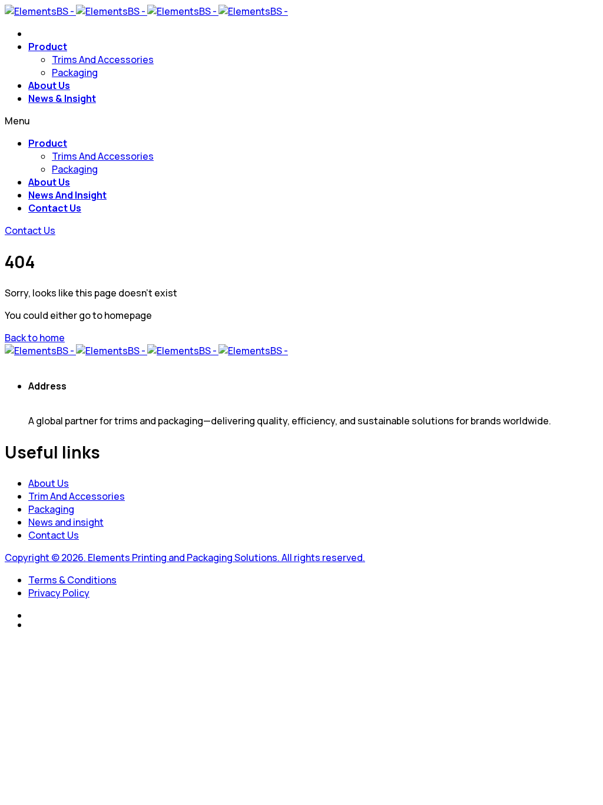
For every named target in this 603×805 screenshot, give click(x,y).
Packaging (75, 72)
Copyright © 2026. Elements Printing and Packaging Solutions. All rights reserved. (185, 557)
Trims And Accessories (103, 59)
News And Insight (67, 195)
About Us (49, 85)
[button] (30, 230)
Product (47, 46)
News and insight (66, 522)
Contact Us (54, 208)
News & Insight (62, 98)
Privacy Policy (59, 592)
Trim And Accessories (76, 496)
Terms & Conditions (72, 579)
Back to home (35, 337)
